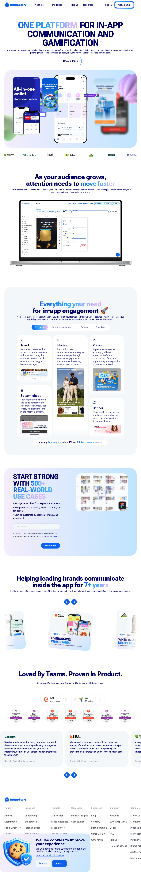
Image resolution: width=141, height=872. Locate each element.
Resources (87, 5)
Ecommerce (10, 821)
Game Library (98, 834)
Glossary (95, 821)
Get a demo (124, 5)
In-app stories (58, 827)
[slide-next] (74, 602)
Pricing (74, 5)
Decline (43, 863)
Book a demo (70, 61)
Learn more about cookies (50, 855)
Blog (93, 815)
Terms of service (118, 846)
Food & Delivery (12, 827)
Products (39, 5)
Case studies (77, 821)
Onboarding (31, 815)
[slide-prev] (67, 602)
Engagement (31, 821)
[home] (15, 4)
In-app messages (59, 821)
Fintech (8, 815)
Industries (57, 5)
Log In (108, 5)
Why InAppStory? (118, 821)
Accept (59, 863)
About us (114, 815)
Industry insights (79, 815)
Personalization (32, 827)
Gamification (57, 815)
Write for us (97, 840)
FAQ (112, 834)
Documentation (99, 827)
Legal (113, 827)
